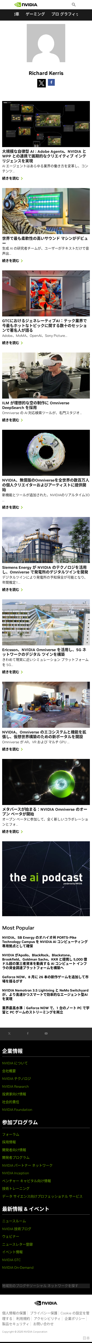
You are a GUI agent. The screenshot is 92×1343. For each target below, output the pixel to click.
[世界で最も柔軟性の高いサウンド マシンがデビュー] (46, 211)
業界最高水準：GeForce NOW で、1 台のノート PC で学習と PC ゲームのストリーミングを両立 (45, 1010)
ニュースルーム (14, 1221)
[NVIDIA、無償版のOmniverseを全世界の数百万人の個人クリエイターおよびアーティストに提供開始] (46, 453)
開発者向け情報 (14, 1150)
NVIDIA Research (15, 1086)
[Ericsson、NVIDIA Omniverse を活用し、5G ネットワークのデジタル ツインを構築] (46, 622)
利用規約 (23, 1318)
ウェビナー (10, 1236)
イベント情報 (12, 1252)
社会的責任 (10, 1102)
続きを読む (10, 178)
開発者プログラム (16, 1157)
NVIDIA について (15, 1063)
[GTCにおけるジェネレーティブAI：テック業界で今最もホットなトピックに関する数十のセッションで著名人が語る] (46, 293)
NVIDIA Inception (15, 1173)
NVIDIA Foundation (17, 1109)
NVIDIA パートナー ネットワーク (27, 1165)
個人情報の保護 (14, 1313)
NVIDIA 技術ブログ (16, 1229)
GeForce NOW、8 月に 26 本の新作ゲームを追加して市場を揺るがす (45, 979)
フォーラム (10, 1134)
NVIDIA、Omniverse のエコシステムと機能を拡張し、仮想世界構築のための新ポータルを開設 (44, 734)
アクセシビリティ (47, 1318)
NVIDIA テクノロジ (16, 1078)
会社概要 (9, 1071)
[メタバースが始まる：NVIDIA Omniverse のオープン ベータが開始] (46, 782)
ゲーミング (35, 14)
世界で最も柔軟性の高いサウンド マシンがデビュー (45, 241)
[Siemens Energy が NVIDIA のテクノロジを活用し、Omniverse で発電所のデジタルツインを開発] (46, 540)
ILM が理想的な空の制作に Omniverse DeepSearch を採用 (35, 405)
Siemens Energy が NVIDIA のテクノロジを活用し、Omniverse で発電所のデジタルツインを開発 (45, 570)
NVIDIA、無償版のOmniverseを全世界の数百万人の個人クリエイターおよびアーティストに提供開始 (45, 485)
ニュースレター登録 (17, 1244)
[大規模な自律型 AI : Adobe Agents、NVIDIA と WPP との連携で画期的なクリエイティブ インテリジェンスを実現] (46, 124)
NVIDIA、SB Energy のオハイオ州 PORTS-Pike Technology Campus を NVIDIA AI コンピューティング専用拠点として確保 (45, 941)
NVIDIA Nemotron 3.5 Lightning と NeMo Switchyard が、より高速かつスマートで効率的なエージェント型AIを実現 (45, 994)
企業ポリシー (75, 1318)
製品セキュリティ (15, 1324)
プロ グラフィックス (69, 14)
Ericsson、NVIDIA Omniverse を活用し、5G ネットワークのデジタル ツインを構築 (44, 652)
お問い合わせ (43, 1324)
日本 (86, 1338)
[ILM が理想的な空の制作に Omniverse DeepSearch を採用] (46, 376)
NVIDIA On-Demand (18, 1267)
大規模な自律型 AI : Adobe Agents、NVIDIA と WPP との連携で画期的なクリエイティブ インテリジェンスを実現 (44, 156)
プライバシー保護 (43, 1313)
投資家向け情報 (14, 1094)
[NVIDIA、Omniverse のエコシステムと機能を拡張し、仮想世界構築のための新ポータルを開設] (46, 705)
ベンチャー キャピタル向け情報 (26, 1181)
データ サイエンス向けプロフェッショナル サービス (42, 1196)
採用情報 (9, 1142)
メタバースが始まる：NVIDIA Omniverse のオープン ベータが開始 (44, 812)
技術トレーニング (16, 1188)
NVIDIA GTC (11, 1260)
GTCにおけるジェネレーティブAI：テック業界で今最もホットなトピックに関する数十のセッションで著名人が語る (44, 326)
